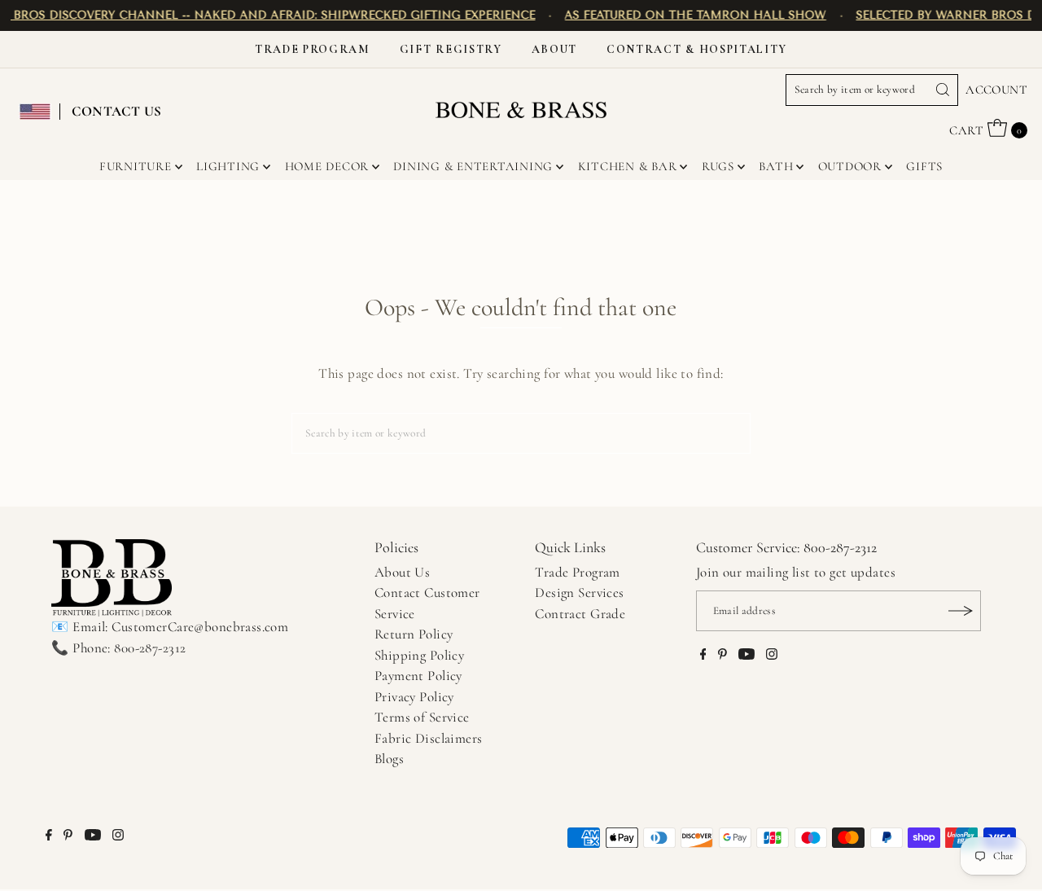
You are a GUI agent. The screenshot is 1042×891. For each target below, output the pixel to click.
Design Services (579, 592)
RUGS (718, 166)
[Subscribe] (960, 610)
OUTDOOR (850, 166)
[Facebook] (703, 655)
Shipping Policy (419, 655)
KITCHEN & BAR (627, 166)
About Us (402, 572)
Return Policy (413, 634)
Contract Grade (580, 613)
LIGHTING (228, 166)
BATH (776, 166)
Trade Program (312, 49)
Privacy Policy (414, 696)
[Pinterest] (722, 655)
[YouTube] (746, 655)
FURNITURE (135, 166)
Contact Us (116, 111)
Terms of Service (422, 717)
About (554, 49)
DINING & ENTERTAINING (473, 166)
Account (996, 89)
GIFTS (924, 166)
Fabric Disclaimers (428, 738)
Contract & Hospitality (696, 49)
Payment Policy (418, 675)
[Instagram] (771, 655)
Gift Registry (451, 49)
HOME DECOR (327, 166)
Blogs (389, 758)
